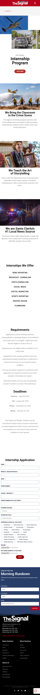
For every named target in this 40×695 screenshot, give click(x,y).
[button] (5, 3)
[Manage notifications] (35, 690)
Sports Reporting (31, 525)
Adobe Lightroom (23, 537)
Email (3, 479)
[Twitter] (18, 690)
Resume (3, 545)
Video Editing (15, 529)
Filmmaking (30, 527)
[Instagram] (21, 690)
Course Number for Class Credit (11, 500)
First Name (4, 586)
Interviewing (19, 527)
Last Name (4, 593)
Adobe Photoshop (9, 537)
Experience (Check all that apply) (11, 522)
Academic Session (6, 507)
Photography (26, 529)
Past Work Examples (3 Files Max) (11, 550)
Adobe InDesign (23, 539)
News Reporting (18, 525)
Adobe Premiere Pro (9, 539)
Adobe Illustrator (8, 542)
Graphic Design (8, 527)
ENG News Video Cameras (24, 542)
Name (2, 464)
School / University (7, 493)
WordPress (7, 525)
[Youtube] (25, 690)
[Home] (2, 11)
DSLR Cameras (21, 534)
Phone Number (5, 486)
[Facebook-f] (14, 690)
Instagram (16, 532)
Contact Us (8, 11)
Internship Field (6, 515)
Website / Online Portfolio (9, 471)
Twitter (25, 532)
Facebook (6, 532)
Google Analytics (8, 534)
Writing (6, 529)
